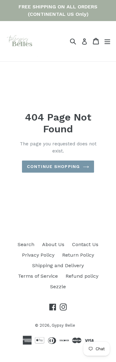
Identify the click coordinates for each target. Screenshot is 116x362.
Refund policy (82, 276)
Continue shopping (53, 166)
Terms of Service (38, 276)
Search (26, 244)
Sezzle (58, 286)
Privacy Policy (38, 255)
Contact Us (85, 244)
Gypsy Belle (63, 325)
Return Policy (78, 255)
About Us (53, 244)
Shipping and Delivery (58, 265)
